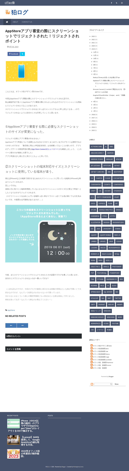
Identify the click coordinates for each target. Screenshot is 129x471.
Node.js (109, 260)
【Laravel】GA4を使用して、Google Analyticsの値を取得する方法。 (30, 441)
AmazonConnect (97, 153)
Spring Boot (96, 292)
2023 (93, 36)
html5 (104, 216)
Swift (109, 298)
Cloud (107, 178)
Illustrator (95, 222)
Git (116, 203)
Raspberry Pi (112, 279)
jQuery (94, 235)
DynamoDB (118, 191)
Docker (107, 191)
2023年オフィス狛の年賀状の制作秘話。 (30, 453)
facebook (14, 54)
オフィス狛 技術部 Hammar (103, 362)
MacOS (103, 248)
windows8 (110, 317)
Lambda (93, 241)
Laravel (103, 241)
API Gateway (95, 165)
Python (100, 279)
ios (92, 229)
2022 (93, 39)
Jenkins (118, 229)
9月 (94, 62)
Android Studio (97, 159)
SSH (117, 292)
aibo (111, 147)
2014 (93, 127)
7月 (94, 68)
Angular (109, 159)
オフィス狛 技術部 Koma (101, 354)
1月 (94, 111)
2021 (93, 43)
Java (98, 229)
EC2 (92, 197)
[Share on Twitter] (22, 54)
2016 (93, 121)
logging (94, 248)
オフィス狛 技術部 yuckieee (102, 360)
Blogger (111, 376)
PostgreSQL (102, 273)
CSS (100, 191)
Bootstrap (118, 172)
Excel (93, 203)
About (15, 22)
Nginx (93, 260)
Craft (93, 191)
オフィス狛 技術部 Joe (100, 351)
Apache (119, 159)
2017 (93, 118)
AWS (109, 172)
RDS (121, 279)
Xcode (106, 323)
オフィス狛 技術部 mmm (102, 365)
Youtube (115, 323)
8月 (94, 65)
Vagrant (101, 304)
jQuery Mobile (105, 235)
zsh (92, 330)
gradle (118, 210)
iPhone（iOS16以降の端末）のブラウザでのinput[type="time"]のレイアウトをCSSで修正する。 (24, 425)
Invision (106, 222)
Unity (93, 304)
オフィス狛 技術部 (100, 368)
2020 (93, 46)
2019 (93, 49)
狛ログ (19, 12)
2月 (94, 108)
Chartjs (99, 178)
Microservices (114, 248)
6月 (94, 71)
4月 (94, 101)
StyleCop (94, 298)
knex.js (117, 235)
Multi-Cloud (106, 254)
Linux (111, 241)
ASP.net (117, 165)
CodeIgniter (96, 184)
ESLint (116, 197)
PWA (92, 279)
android (110, 153)
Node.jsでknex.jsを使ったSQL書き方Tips (106, 77)
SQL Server (108, 292)
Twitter (118, 298)
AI (105, 147)
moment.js (95, 254)
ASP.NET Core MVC (97, 172)
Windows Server (97, 317)
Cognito (107, 184)
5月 (94, 74)
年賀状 (109, 330)
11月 (95, 55)
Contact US (27, 22)
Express (102, 203)
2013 (93, 130)
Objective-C (95, 267)
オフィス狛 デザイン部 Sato (102, 346)
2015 (93, 124)
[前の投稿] (22, 325)
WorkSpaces (95, 323)
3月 (94, 105)
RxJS (102, 286)
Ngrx (100, 260)
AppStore (11, 310)
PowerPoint (115, 273)
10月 (95, 58)
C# (92, 178)
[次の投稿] (11, 325)
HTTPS (112, 216)
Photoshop (116, 267)
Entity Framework (104, 197)
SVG (103, 298)
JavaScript (107, 229)
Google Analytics (106, 210)
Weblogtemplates (78, 467)
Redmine (94, 286)
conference (118, 184)
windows (107, 311)
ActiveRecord (96, 147)
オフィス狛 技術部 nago (101, 357)
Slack (114, 286)
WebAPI (119, 304)
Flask (110, 203)
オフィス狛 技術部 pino (100, 348)
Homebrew (95, 216)
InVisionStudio (118, 222)
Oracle (106, 267)
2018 (93, 114)
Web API (111, 304)
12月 (95, 52)
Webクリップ (96, 311)
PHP (92, 273)
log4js (119, 241)
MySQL (117, 254)
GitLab (93, 210)
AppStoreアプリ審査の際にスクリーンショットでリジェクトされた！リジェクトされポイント (109, 83)
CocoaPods (118, 178)
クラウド (100, 330)
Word (120, 317)
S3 (108, 286)
